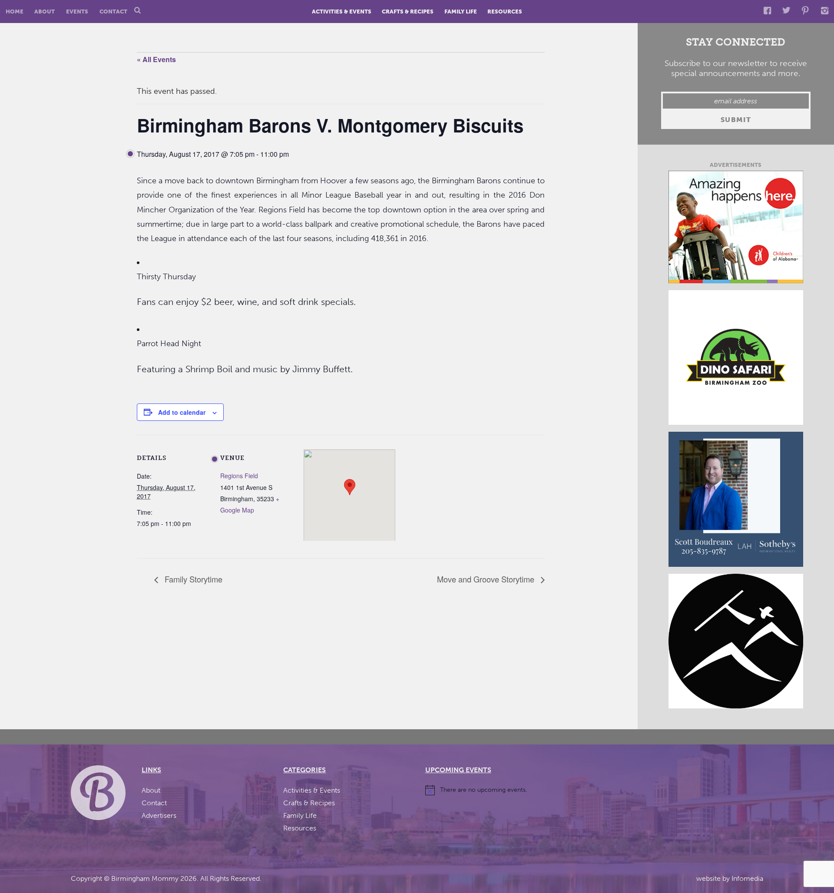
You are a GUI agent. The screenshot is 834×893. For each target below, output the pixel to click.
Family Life (460, 11)
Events (77, 11)
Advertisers (159, 815)
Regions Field (239, 475)
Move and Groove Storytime (486, 579)
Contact (113, 11)
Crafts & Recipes (408, 11)
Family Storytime (192, 579)
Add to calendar (181, 412)
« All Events (156, 59)
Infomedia (747, 878)
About (44, 11)
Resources (504, 11)
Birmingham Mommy (145, 878)
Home (14, 11)
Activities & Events (341, 11)
